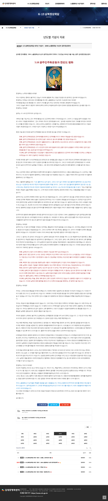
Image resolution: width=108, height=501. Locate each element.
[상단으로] (104, 497)
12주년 (60, 437)
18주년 (60, 440)
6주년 (60, 433)
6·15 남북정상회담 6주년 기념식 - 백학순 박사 (35, 467)
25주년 (73, 443)
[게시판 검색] (90, 448)
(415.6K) (34, 417)
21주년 (22, 443)
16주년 (35, 440)
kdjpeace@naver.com (59, 491)
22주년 (35, 443)
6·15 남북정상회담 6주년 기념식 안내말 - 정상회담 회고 (37, 472)
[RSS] (87, 448)
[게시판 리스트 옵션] (91, 427)
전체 (22, 433)
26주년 (85, 443)
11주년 (47, 437)
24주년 (60, 443)
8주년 (85, 433)
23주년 (47, 443)
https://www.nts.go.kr (39, 493)
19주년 (73, 440)
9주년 (22, 437)
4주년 (35, 433)
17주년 (47, 440)
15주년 (22, 440)
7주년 (73, 433)
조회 (90, 453)
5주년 (47, 433)
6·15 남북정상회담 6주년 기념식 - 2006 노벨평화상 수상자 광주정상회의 (41, 462)
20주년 (85, 440)
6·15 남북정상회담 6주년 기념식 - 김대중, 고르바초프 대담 (38, 457)
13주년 (73, 437)
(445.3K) (35, 410)
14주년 (85, 437)
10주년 (35, 437)
